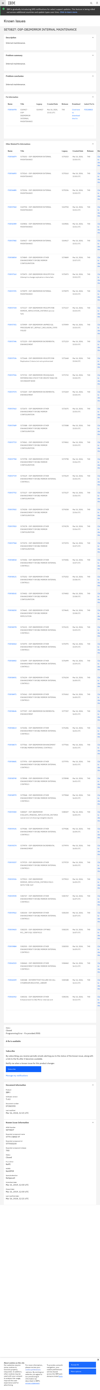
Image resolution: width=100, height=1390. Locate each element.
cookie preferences (33, 1370)
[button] (98, 1360)
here (60, 1376)
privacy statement (32, 1383)
